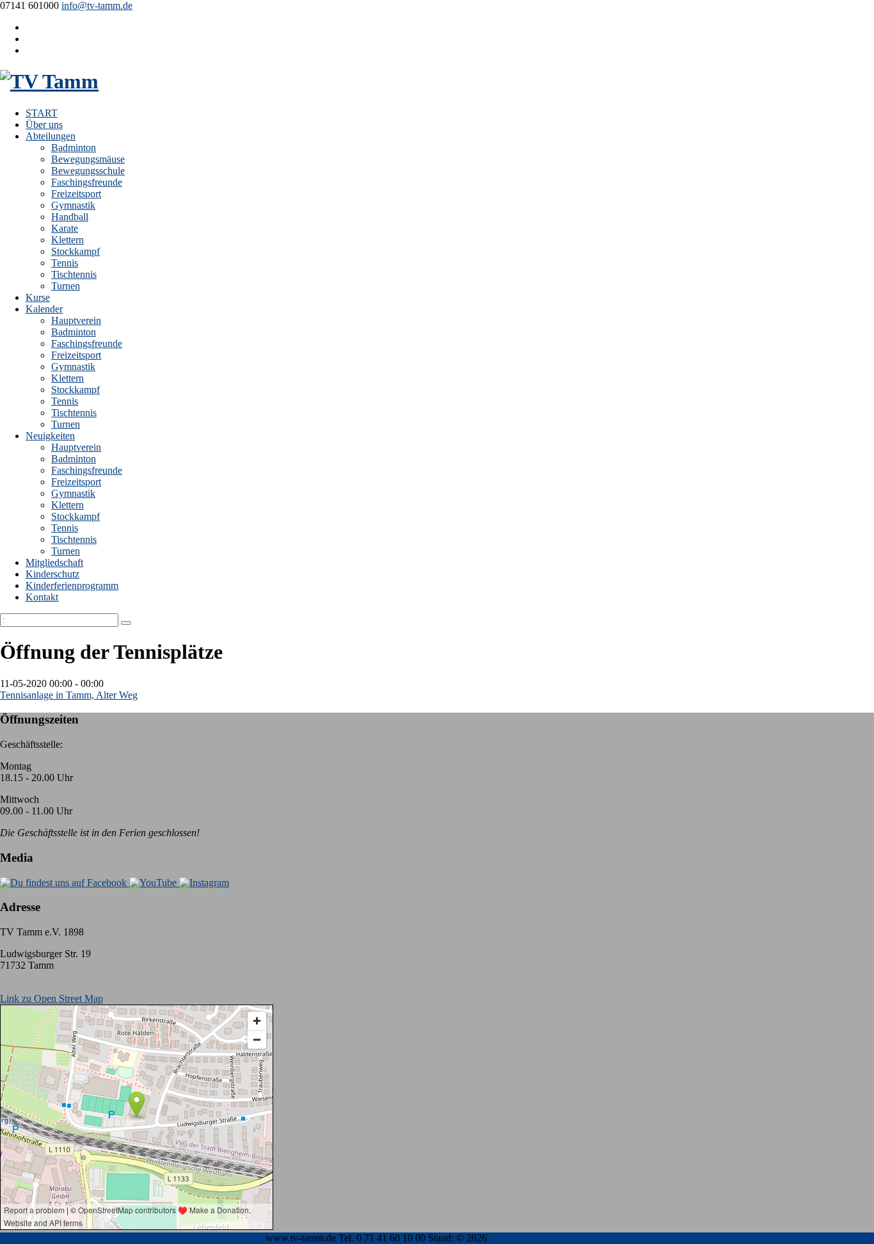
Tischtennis (74, 274)
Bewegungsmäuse (88, 159)
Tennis (64, 262)
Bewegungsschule (88, 170)
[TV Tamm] (49, 81)
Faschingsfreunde (86, 182)
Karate (64, 228)
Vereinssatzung (212, 1237)
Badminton (73, 147)
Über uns (44, 124)
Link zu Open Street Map (51, 998)
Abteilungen (50, 136)
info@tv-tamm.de (96, 5)
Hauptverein (76, 320)
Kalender (44, 308)
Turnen (65, 285)
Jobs (254, 1237)
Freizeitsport (76, 193)
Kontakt (42, 597)
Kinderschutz (52, 574)
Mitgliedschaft (54, 562)
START (42, 113)
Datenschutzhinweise (136, 1237)
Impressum (69, 1237)
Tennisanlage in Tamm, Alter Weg (69, 695)
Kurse (38, 297)
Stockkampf (75, 251)
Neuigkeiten (50, 435)
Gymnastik (73, 205)
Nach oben (22, 1237)
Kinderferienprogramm (72, 585)
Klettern (67, 239)
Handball (69, 216)
